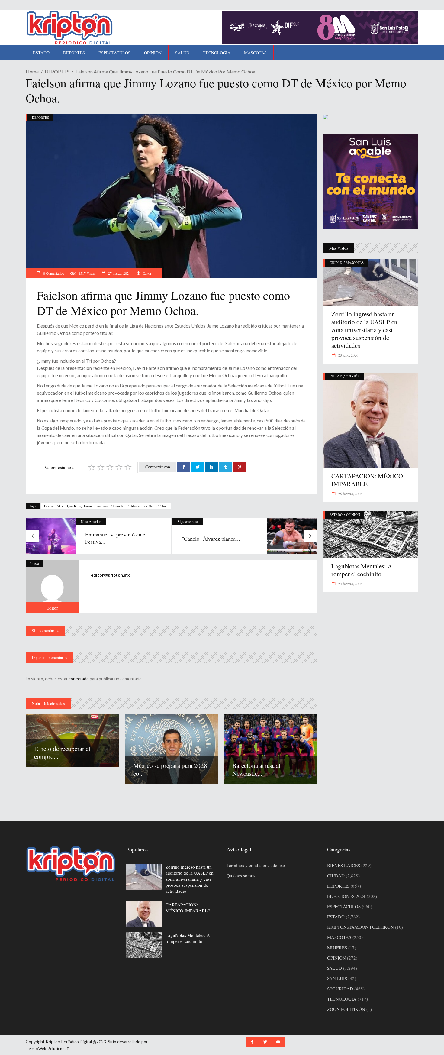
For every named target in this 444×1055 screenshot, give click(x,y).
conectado (79, 678)
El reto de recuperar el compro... (62, 752)
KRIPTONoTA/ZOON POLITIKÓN (360, 927)
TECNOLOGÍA (341, 999)
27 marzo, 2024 (118, 273)
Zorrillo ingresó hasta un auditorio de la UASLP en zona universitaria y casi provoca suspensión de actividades (364, 330)
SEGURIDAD (340, 988)
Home (32, 71)
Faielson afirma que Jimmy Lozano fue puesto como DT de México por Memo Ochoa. (106, 505)
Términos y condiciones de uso (256, 865)
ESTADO (336, 514)
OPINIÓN (353, 376)
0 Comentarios (53, 273)
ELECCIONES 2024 (346, 896)
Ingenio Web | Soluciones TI (48, 1048)
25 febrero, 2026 (349, 493)
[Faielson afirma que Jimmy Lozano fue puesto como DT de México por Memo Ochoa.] (52, 586)
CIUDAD (336, 262)
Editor (147, 273)
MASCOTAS (355, 262)
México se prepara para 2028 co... (170, 769)
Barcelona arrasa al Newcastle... (256, 769)
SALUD (334, 968)
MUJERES (337, 947)
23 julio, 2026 (347, 355)
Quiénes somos (241, 875)
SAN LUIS (337, 978)
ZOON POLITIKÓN (346, 1009)
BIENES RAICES (343, 865)
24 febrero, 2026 (349, 583)
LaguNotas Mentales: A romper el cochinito (361, 570)
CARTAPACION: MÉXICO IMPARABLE (367, 480)
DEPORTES (57, 71)
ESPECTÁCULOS (344, 906)
